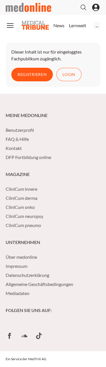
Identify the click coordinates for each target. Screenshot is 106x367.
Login (68, 74)
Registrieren (32, 74)
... (97, 25)
